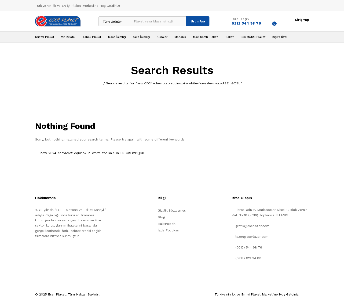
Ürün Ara (198, 21)
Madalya (180, 37)
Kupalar (162, 37)
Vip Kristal (68, 37)
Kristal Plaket (44, 37)
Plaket (229, 37)
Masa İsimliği (117, 37)
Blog (161, 217)
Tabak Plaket (92, 37)
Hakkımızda (167, 224)
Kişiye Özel (279, 37)
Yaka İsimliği (141, 37)
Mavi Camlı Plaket (205, 37)
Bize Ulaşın (240, 19)
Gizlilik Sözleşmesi (172, 210)
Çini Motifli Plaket (253, 37)
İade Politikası (168, 230)
